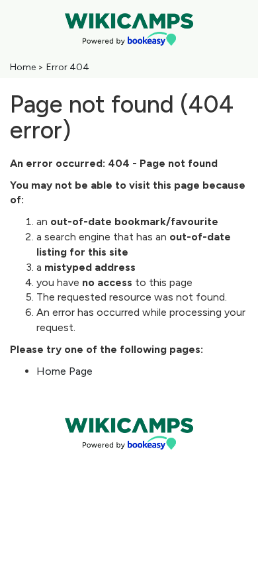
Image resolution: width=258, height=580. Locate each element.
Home (23, 67)
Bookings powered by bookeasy (129, 460)
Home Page (64, 371)
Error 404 (67, 67)
